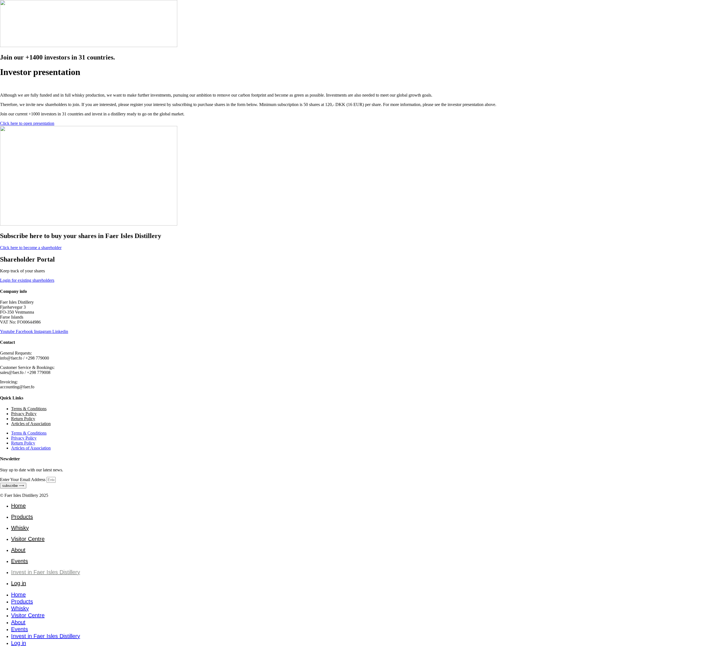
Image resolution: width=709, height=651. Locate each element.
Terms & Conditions (29, 408)
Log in (18, 583)
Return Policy (23, 418)
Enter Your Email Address (23, 479)
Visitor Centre (28, 539)
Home (18, 506)
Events (19, 561)
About (18, 550)
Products (22, 517)
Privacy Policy (24, 413)
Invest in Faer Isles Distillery (45, 572)
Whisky (20, 528)
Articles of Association (31, 423)
